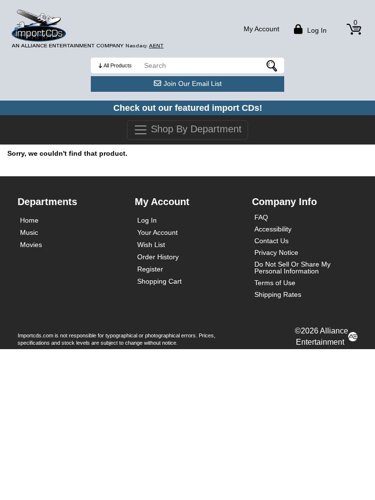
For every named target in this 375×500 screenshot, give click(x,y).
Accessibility (273, 229)
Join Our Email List (193, 83)
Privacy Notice (276, 252)
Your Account (157, 232)
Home (29, 220)
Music (29, 232)
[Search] (272, 65)
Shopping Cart (159, 281)
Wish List (151, 245)
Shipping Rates (277, 294)
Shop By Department (195, 129)
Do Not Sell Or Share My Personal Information (292, 267)
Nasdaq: (144, 45)
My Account (261, 29)
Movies (31, 245)
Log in (316, 30)
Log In (147, 220)
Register (150, 269)
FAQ (261, 217)
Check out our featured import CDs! (187, 108)
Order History (158, 257)
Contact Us (271, 241)
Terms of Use (274, 283)
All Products (118, 65)
